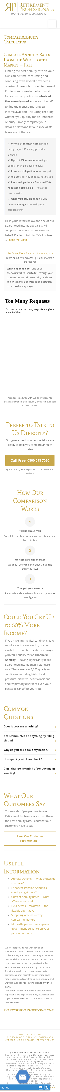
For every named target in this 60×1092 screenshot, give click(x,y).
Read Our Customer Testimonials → (30, 838)
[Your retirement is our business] (29, 9)
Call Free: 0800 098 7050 (30, 460)
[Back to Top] (55, 1087)
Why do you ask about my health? (26, 750)
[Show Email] (41, 1087)
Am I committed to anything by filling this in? (29, 738)
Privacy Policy (45, 1040)
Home (21, 1034)
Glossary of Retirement (22, 1037)
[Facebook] (25, 1045)
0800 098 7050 (18, 240)
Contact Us (34, 1034)
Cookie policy (26, 1040)
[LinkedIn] (35, 1045)
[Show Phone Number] (46, 1087)
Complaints (46, 1037)
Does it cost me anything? (21, 726)
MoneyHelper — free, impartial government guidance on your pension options (30, 928)
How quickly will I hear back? (23, 759)
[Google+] (31, 1045)
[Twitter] (28, 1045)
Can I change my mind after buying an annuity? (29, 771)
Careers (10, 1040)
